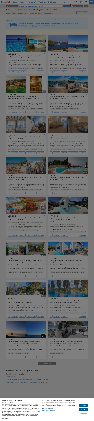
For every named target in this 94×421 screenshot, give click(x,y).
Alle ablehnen (83, 409)
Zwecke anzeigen (83, 413)
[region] (47, 409)
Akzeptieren (83, 405)
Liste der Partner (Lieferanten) (48, 410)
